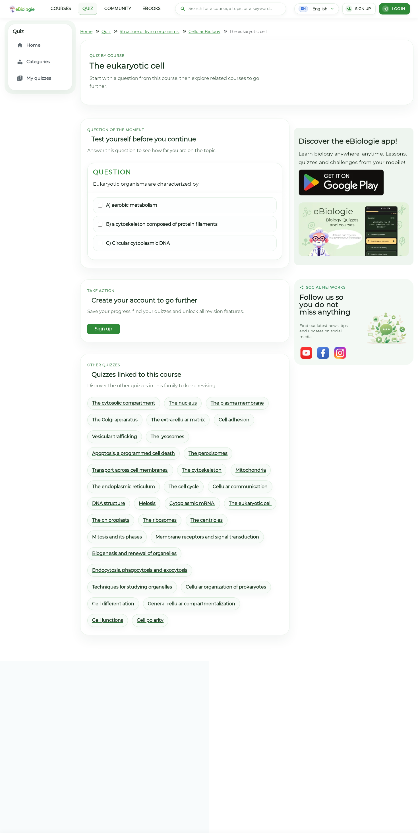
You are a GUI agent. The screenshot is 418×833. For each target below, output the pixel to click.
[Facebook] (323, 353)
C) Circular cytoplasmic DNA (138, 243)
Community (117, 8)
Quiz (87, 8)
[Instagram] (340, 353)
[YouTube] (306, 353)
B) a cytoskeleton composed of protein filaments (162, 224)
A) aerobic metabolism (131, 205)
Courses (61, 8)
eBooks (151, 8)
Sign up (103, 328)
